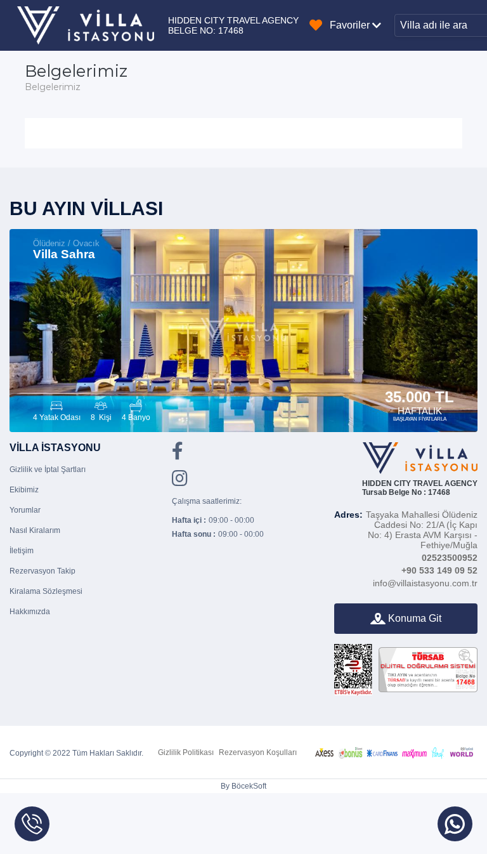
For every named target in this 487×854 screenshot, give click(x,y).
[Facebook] (177, 454)
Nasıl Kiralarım (35, 530)
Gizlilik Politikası (186, 752)
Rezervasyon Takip (42, 571)
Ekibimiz (24, 489)
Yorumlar (25, 510)
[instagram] (180, 482)
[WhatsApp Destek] (455, 823)
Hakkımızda (30, 611)
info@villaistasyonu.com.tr (425, 583)
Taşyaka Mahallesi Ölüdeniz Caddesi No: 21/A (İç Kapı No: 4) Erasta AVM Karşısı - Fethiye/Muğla (405, 529)
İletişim (22, 550)
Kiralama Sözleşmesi (46, 591)
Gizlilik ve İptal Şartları (48, 469)
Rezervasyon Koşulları (258, 752)
